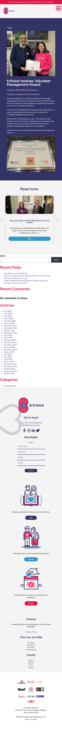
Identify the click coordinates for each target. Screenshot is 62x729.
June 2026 (8, 313)
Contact (31, 642)
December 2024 (10, 342)
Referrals (31, 647)
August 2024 (9, 352)
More (29, 239)
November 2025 (10, 328)
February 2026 (9, 321)
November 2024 (10, 345)
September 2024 (10, 349)
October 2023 (9, 369)
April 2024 (8, 359)
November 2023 (10, 366)
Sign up (31, 559)
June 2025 (8, 335)
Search (2, 256)
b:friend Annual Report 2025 (15, 283)
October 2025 (9, 330)
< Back (9, 28)
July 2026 (8, 311)
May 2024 (8, 357)
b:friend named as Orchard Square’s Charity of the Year (25, 280)
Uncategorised (21, 94)
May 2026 (8, 316)
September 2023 (10, 371)
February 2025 (9, 340)
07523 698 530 (35, 423)
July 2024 (8, 354)
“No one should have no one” (16, 278)
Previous (1, 218)
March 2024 (8, 361)
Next (57, 218)
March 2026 (8, 318)
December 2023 (10, 364)
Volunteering (31, 650)
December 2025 (10, 325)
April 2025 (8, 337)
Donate (31, 603)
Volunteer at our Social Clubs (15, 273)
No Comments (34, 94)
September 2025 (10, 333)
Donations (31, 645)
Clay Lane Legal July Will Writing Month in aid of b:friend (27, 276)
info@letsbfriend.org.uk (31, 425)
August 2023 (9, 373)
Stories (31, 662)
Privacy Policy (31, 632)
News (31, 665)
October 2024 (9, 347)
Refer (31, 518)
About (31, 660)
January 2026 (9, 323)
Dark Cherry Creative (35, 718)
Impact (31, 667)
